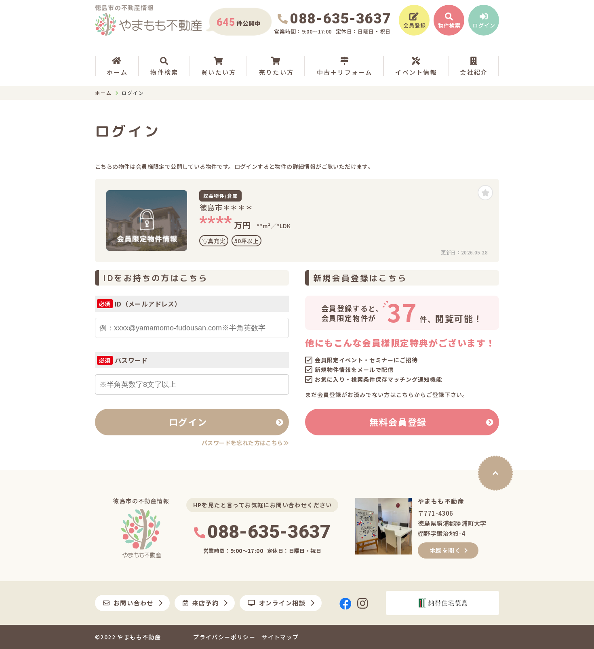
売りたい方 (276, 72)
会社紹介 (474, 72)
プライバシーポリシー (224, 637)
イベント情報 (416, 72)
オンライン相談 (282, 603)
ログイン (188, 421)
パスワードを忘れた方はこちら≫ (245, 443)
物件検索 (164, 72)
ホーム (117, 72)
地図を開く (445, 550)
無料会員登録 (398, 421)
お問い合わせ (134, 603)
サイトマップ (280, 637)
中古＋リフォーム (345, 72)
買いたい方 (218, 72)
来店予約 (205, 603)
